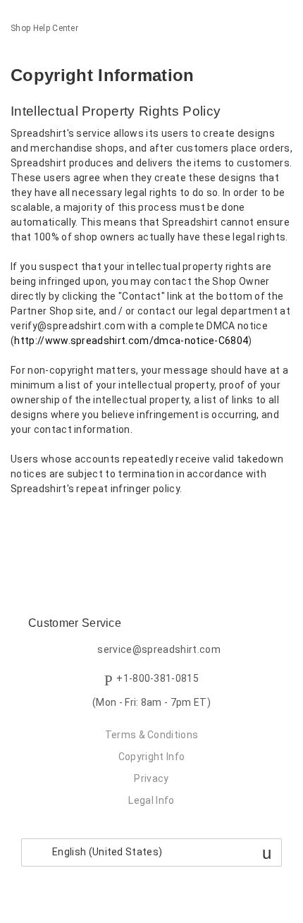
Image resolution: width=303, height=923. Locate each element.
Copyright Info (151, 756)
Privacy (151, 778)
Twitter (45, 526)
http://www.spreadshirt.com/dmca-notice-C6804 (131, 340)
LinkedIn (70, 526)
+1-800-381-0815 (157, 679)
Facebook (21, 526)
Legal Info (151, 800)
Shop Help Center (44, 28)
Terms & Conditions (152, 734)
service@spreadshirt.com (158, 650)
